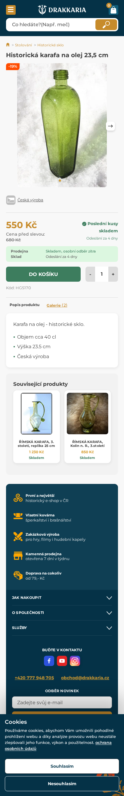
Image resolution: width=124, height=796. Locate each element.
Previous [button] (13, 126)
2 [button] (64, 181)
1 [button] (60, 181)
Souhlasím (62, 766)
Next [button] (110, 126)
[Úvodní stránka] (8, 45)
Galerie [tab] (57, 305)
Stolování (23, 45)
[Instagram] (75, 661)
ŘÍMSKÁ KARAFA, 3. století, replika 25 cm (36, 444)
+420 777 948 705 (34, 677)
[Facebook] (49, 661)
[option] (62, 126)
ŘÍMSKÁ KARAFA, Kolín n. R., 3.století (87, 444)
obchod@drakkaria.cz (85, 677)
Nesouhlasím (62, 783)
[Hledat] (106, 24)
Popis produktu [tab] (24, 304)
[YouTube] (62, 661)
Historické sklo (50, 45)
